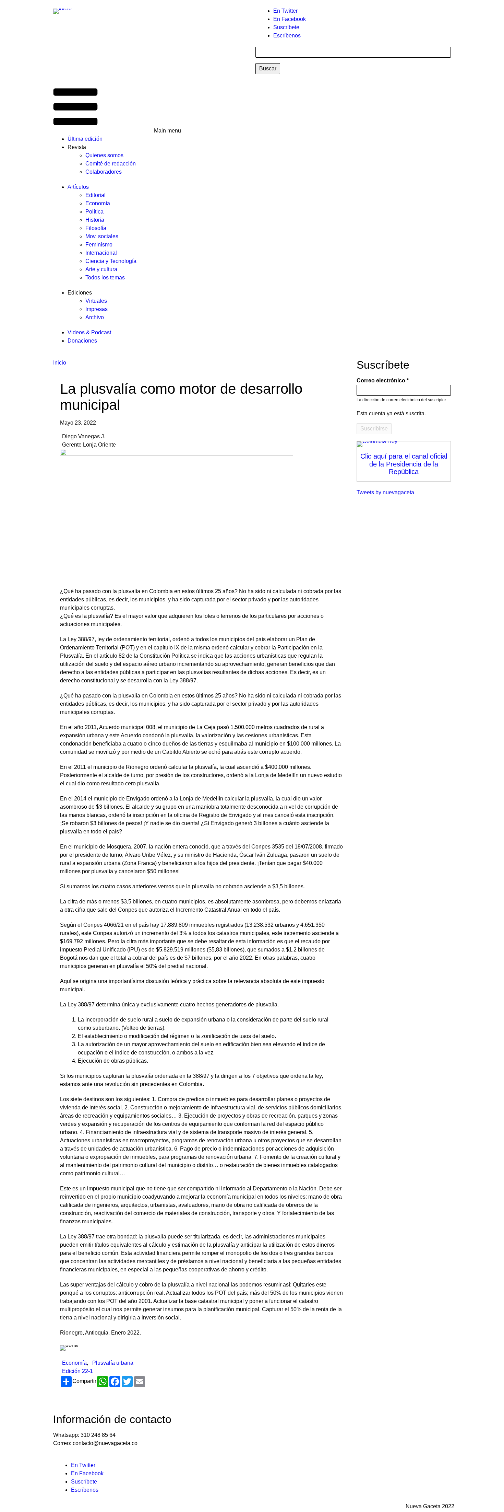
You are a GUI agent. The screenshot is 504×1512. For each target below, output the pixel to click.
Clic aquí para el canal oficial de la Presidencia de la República (403, 463)
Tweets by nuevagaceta (385, 492)
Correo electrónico (381, 380)
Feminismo (98, 244)
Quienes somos (104, 155)
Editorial (95, 195)
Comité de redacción (110, 163)
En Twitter (285, 11)
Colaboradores (103, 172)
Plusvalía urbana (112, 1363)
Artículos (78, 187)
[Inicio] (65, 11)
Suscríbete (286, 27)
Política (94, 212)
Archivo (94, 317)
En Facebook (289, 19)
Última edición (85, 139)
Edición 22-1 (77, 1371)
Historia (94, 220)
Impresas (96, 309)
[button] (115, 107)
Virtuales (96, 301)
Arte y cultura (101, 269)
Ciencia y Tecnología (110, 261)
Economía (97, 203)
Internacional (101, 253)
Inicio (59, 363)
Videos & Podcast (89, 332)
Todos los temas (105, 277)
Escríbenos (287, 35)
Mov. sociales (101, 236)
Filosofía (95, 228)
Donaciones (82, 341)
